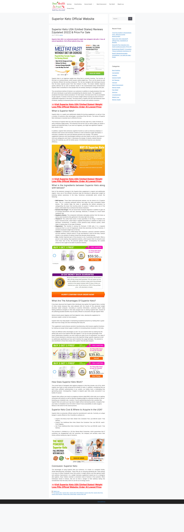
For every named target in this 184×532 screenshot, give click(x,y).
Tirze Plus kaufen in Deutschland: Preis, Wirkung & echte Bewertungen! (121, 34)
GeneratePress (101, 501)
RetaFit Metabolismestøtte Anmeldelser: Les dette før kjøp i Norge (121, 55)
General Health (88, 4)
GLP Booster (115, 80)
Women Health (116, 99)
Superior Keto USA (81, 494)
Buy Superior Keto (57, 492)
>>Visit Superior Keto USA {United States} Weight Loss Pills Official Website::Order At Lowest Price (77, 105)
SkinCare (69, 4)
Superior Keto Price (98, 492)
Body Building (78, 4)
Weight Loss (121, 4)
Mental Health (116, 87)
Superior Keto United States (69, 494)
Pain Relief (112, 4)
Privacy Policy (70, 8)
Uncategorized (116, 95)
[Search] (130, 18)
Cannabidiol (115, 73)
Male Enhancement (101, 4)
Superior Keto (66, 492)
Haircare (114, 82)
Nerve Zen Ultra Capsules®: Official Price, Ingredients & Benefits (120, 40)
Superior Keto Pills (88, 492)
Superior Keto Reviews (57, 494)
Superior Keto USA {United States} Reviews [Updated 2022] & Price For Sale (77, 31)
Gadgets (114, 75)
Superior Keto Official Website (77, 492)
